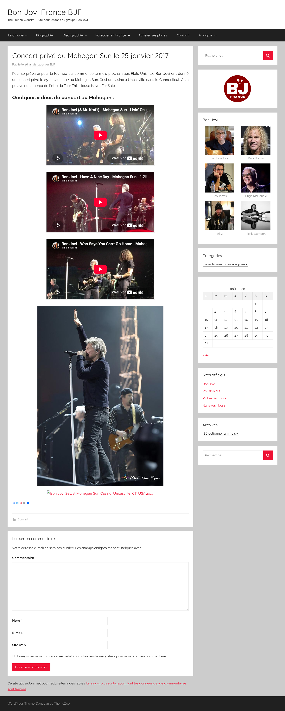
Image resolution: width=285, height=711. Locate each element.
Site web (19, 645)
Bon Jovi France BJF (45, 12)
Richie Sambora (214, 398)
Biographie (44, 35)
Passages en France (110, 35)
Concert (23, 519)
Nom (17, 620)
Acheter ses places (153, 35)
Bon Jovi (209, 384)
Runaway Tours (214, 405)
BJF (52, 64)
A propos (205, 35)
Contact (183, 35)
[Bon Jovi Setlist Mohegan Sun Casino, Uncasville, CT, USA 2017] (100, 493)
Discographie (73, 35)
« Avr (206, 355)
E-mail (18, 633)
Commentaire (24, 558)
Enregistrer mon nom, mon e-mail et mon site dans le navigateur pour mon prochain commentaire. (92, 656)
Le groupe (15, 35)
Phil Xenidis (211, 391)
